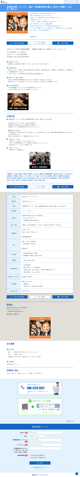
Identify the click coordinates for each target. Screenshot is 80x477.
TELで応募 (40, 43)
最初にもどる (69, 421)
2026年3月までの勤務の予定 (38, 457)
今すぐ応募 (75, 2)
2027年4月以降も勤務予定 (37, 455)
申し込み (40, 463)
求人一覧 (67, 2)
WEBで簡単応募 (18, 43)
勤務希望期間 (22, 455)
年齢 (26, 436)
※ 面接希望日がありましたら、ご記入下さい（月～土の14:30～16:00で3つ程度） (20, 450)
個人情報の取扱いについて (40, 467)
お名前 (23, 432)
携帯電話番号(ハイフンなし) (20, 440)
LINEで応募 (63, 43)
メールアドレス (21, 445)
